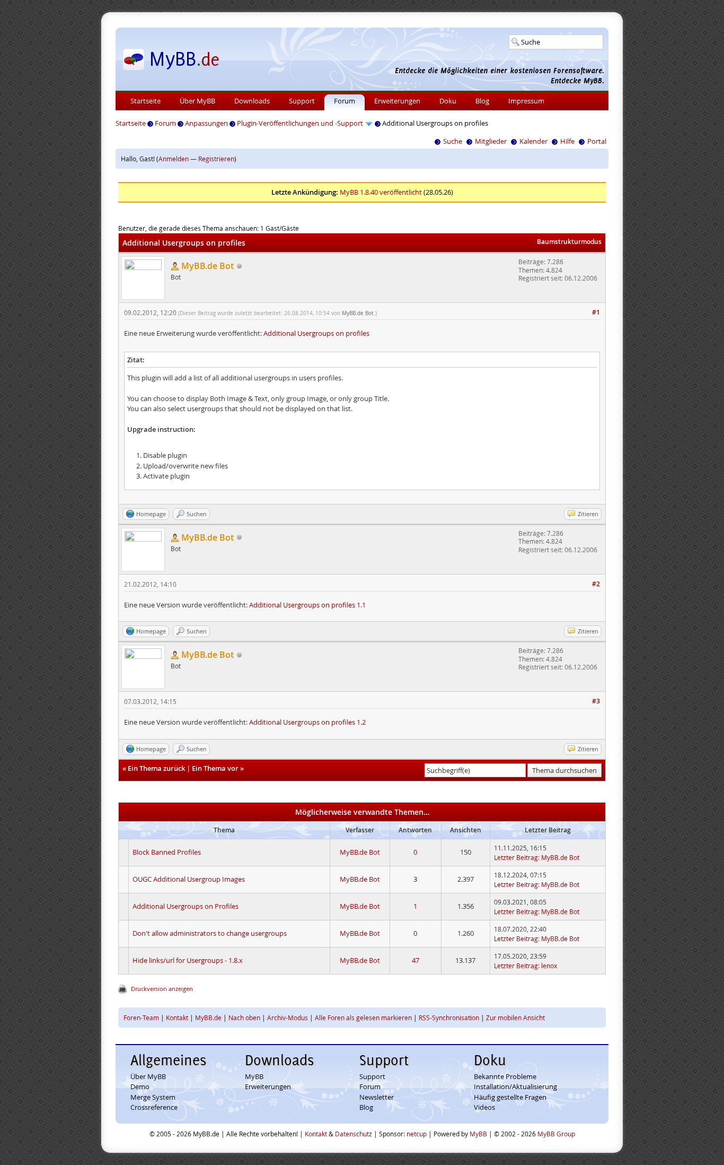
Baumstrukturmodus (569, 241)
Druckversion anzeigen (162, 989)
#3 (596, 701)
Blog (482, 101)
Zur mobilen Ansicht (515, 1017)
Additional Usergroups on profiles (316, 333)
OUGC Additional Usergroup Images (189, 879)
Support (302, 101)
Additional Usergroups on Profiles (186, 906)
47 (415, 960)
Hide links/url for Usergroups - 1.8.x (188, 960)
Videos (484, 1107)
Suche (452, 141)
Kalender (533, 141)
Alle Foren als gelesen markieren (363, 1017)
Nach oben (244, 1017)
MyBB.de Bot (358, 313)
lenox (549, 965)
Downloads (252, 101)
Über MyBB (197, 101)
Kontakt (177, 1017)
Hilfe (567, 141)
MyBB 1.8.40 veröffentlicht (381, 192)
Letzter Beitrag (516, 857)
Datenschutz (353, 1133)
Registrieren (216, 158)
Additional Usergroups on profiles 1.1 (307, 605)
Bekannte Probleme (505, 1076)
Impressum (526, 101)
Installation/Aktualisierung (515, 1086)
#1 (596, 312)
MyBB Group (556, 1133)
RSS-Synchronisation (449, 1017)
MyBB (254, 1076)
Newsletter (376, 1097)
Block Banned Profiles (167, 852)
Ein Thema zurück (156, 768)
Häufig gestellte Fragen (510, 1097)
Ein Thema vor (215, 768)
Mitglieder (491, 141)
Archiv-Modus (287, 1017)
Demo (139, 1086)
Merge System (152, 1097)
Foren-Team (141, 1017)
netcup (417, 1133)
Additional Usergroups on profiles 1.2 (307, 722)
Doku (447, 101)
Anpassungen (206, 123)
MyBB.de (208, 1017)
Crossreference (154, 1107)
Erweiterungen (397, 101)
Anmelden (173, 158)
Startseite (145, 101)
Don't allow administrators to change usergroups (210, 933)
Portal (596, 141)
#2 (596, 583)
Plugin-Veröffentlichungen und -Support (300, 123)
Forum (344, 101)
